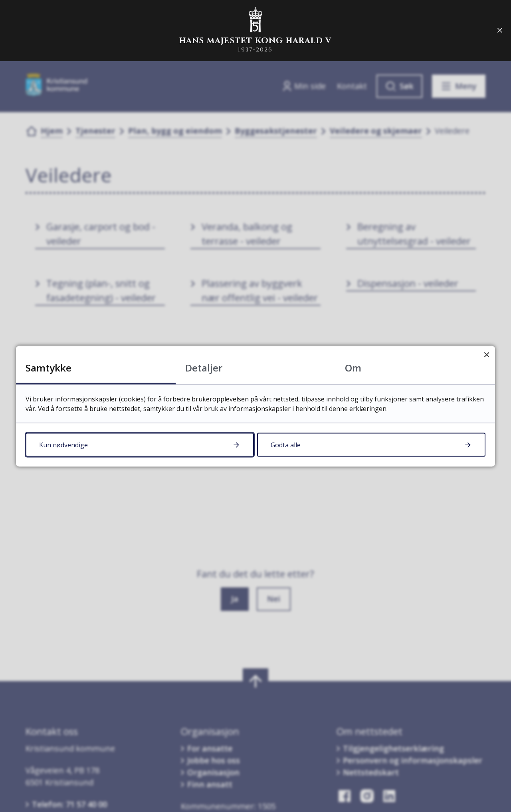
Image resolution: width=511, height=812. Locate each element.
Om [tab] (353, 367)
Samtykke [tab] (48, 367)
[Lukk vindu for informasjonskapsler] (486, 354)
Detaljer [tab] (203, 367)
